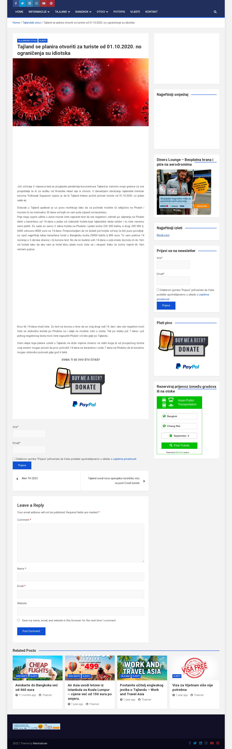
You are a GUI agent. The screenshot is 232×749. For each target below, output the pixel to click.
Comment (24, 519)
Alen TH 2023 (30, 478)
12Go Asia (179, 452)
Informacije (37, 11)
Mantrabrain (40, 743)
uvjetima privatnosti (124, 459)
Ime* (15, 427)
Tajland (61, 11)
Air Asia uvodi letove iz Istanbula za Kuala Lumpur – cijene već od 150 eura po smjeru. (90, 692)
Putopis (119, 11)
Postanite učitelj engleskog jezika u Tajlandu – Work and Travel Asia (141, 689)
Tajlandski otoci (27, 40)
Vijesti (135, 11)
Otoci (101, 11)
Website (22, 603)
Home (19, 11)
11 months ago (27, 695)
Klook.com (163, 235)
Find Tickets (181, 445)
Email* (16, 443)
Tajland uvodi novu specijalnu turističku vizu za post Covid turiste (114, 481)
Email (21, 586)
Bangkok (81, 11)
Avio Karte (22, 676)
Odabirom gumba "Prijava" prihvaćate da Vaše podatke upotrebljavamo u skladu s (75, 459)
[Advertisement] (80, 157)
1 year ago (77, 704)
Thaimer (47, 695)
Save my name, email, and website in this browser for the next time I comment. (69, 620)
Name (21, 568)
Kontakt (151, 11)
